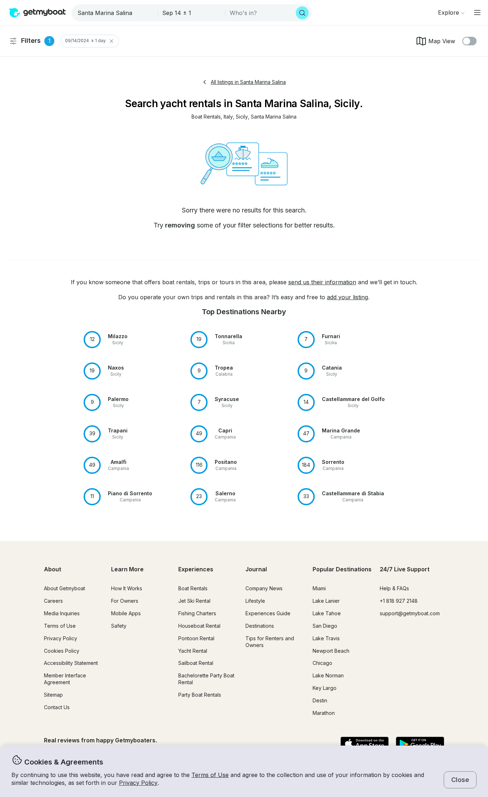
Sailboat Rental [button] (195, 663)
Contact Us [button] (57, 707)
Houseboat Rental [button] (199, 626)
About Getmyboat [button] (64, 588)
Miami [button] (319, 588)
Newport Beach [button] (331, 651)
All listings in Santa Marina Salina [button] (248, 82)
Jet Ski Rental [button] (194, 601)
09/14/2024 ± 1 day (85, 41)
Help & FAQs (394, 588)
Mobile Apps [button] (126, 613)
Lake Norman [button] (328, 675)
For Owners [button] (124, 601)
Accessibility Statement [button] (71, 663)
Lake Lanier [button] (326, 601)
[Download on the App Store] (364, 744)
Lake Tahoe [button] (327, 613)
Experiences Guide (267, 613)
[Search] (302, 12)
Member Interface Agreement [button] (65, 678)
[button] (206, 117)
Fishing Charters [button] (197, 613)
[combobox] (115, 13)
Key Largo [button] (325, 688)
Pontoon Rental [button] (196, 638)
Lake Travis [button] (326, 638)
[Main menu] (477, 12)
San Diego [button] (325, 626)
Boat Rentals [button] (193, 588)
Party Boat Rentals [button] (199, 695)
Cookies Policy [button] (61, 651)
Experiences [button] (195, 569)
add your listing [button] (347, 297)
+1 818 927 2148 (399, 601)
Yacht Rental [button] (192, 651)
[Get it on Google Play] (420, 744)
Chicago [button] (322, 663)
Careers (53, 601)
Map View (441, 41)
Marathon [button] (324, 713)
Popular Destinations (342, 569)
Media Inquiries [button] (62, 613)
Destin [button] (320, 700)
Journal (256, 569)
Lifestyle (255, 601)
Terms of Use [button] (210, 774)
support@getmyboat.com (410, 613)
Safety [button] (118, 626)
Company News (264, 588)
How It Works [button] (126, 588)
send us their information (322, 282)
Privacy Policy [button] (138, 782)
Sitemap (53, 695)
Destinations (259, 626)
